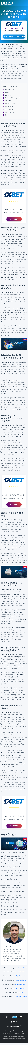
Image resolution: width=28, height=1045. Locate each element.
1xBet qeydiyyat (22, 968)
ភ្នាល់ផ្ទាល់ (9, 106)
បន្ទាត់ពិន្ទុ (9, 112)
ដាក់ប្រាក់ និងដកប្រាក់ (13, 98)
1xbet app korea (21, 980)
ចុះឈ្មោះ (7, 92)
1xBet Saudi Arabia (21, 996)
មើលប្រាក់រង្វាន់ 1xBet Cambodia (15, 37)
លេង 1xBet (14, 219)
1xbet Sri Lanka (20, 984)
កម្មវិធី (8, 101)
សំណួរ (7, 115)
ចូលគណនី (8, 95)
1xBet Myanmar (20, 988)
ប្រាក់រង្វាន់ (9, 89)
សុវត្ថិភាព (9, 109)
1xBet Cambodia (20, 976)
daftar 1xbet (21, 972)
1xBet (21, 992)
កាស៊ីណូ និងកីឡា (10, 103)
